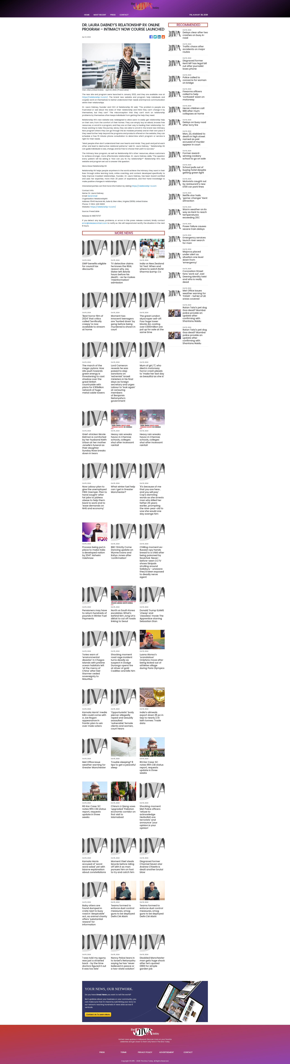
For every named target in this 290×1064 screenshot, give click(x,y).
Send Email (92, 196)
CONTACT (124, 14)
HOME (86, 14)
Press (102, 1052)
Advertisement (166, 1052)
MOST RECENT (100, 14)
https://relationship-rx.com (144, 186)
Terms (123, 1052)
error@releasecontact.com (94, 223)
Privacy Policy (145, 1052)
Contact (188, 1052)
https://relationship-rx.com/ (95, 97)
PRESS (113, 14)
